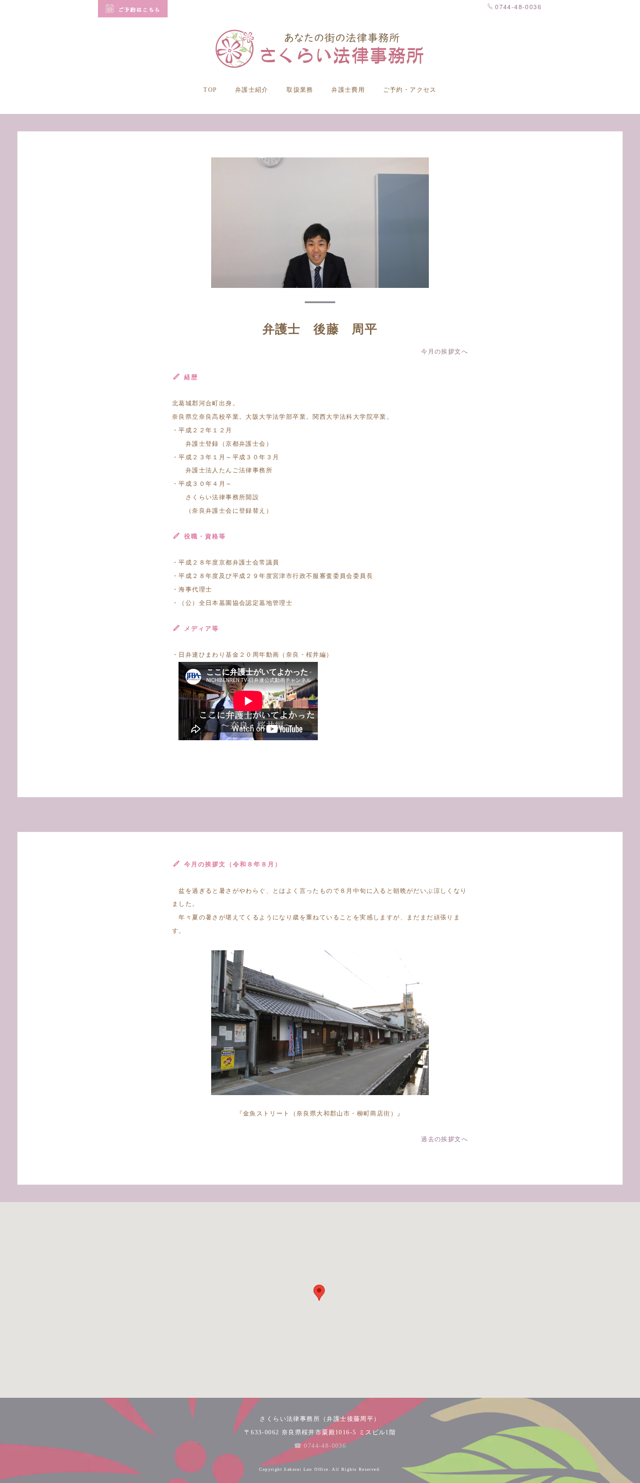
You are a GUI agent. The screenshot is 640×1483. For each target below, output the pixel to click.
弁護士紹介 (252, 90)
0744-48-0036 (518, 6)
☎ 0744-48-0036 (320, 1446)
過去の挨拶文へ (444, 1139)
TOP (210, 90)
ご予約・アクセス (410, 90)
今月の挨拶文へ (444, 351)
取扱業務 (299, 90)
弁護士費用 (348, 90)
